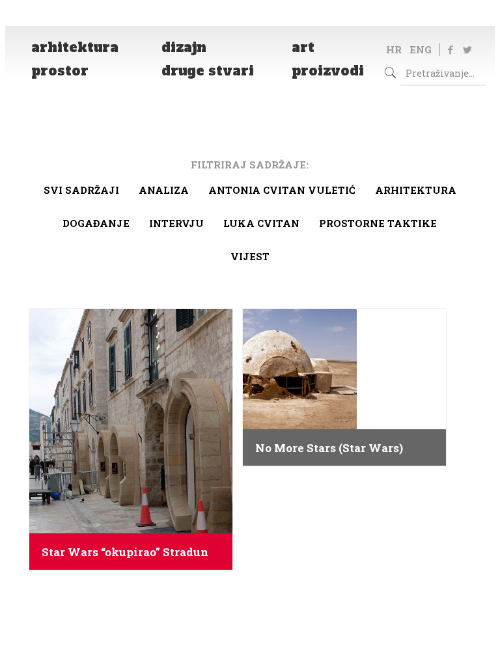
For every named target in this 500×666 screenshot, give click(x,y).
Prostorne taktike (378, 223)
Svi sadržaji (81, 189)
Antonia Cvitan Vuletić (281, 189)
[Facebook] (450, 49)
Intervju (176, 223)
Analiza (164, 189)
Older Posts (250, 601)
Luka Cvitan (261, 223)
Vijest (250, 256)
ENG (421, 49)
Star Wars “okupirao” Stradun (125, 552)
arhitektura (415, 189)
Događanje (96, 223)
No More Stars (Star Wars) (329, 448)
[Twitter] (467, 49)
